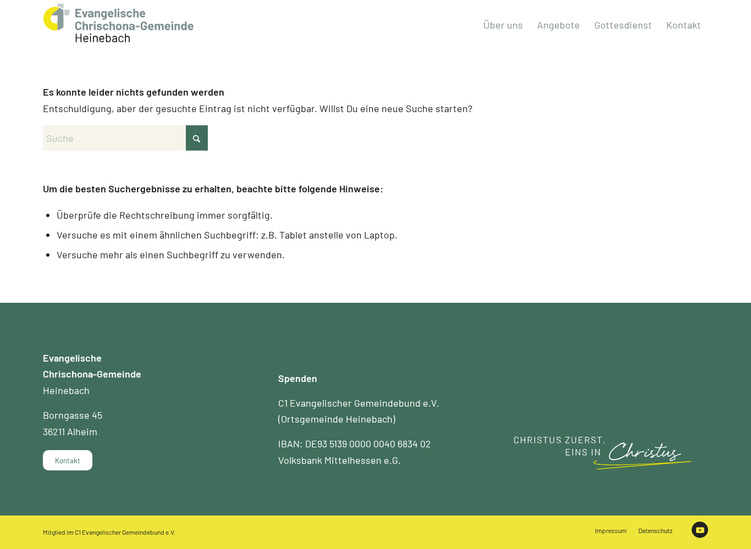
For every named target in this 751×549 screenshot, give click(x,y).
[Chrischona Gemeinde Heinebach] (118, 23)
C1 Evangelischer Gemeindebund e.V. (125, 532)
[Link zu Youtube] (700, 530)
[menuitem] (503, 24)
